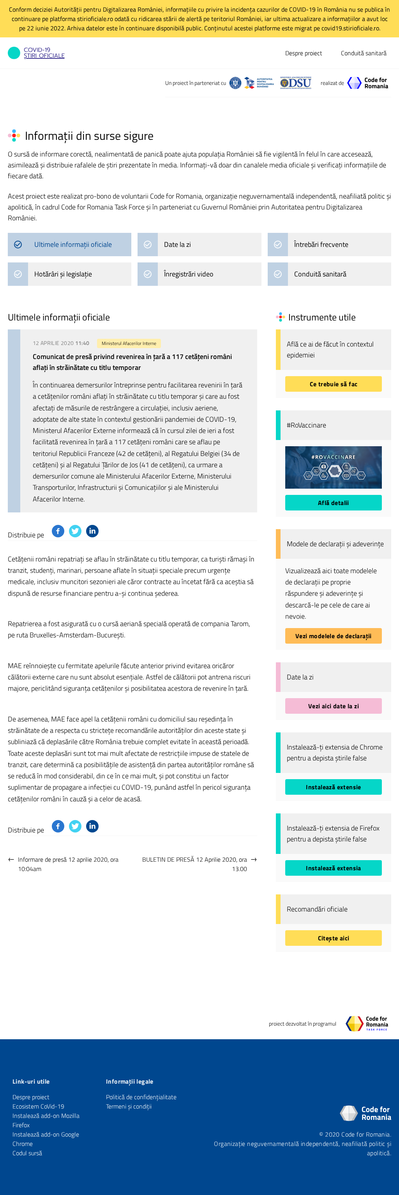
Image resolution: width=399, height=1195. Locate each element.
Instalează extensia (333, 868)
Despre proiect (303, 53)
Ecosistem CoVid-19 (38, 1106)
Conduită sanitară (364, 53)
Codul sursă (27, 1153)
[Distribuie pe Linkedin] (92, 531)
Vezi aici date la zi (333, 706)
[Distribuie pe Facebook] (58, 531)
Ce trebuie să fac (334, 384)
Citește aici (334, 938)
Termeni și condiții (129, 1106)
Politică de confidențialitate (141, 1097)
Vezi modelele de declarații (333, 636)
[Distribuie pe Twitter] (75, 531)
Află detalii (333, 502)
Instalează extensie (333, 787)
